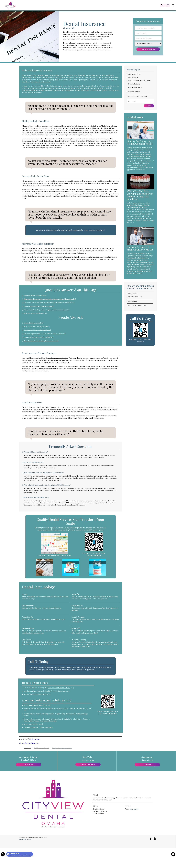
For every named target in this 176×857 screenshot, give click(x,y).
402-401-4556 (49, 670)
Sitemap (29, 839)
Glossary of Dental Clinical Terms (59, 688)
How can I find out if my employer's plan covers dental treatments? (46, 310)
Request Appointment (87, 764)
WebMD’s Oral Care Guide (38, 694)
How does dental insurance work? (35, 295)
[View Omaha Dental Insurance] (29, 61)
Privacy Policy (22, 839)
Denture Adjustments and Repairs (139, 81)
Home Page (62, 691)
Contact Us (147, 764)
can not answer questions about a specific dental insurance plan (58, 88)
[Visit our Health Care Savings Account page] (70, 575)
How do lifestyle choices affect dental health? (39, 337)
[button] (162, 5)
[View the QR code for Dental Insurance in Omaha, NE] (94, 550)
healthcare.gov (101, 259)
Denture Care (132, 293)
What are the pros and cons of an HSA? (37, 326)
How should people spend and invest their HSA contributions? (45, 334)
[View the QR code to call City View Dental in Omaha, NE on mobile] (140, 337)
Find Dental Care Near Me (137, 306)
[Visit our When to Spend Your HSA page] (97, 575)
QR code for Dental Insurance (29, 743)
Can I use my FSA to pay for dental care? (37, 330)
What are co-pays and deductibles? (35, 313)
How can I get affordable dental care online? (39, 306)
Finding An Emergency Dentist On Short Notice (140, 142)
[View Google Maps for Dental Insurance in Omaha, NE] (54, 553)
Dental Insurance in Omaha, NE (94, 230)
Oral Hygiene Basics (135, 87)
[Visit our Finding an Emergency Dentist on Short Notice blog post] (140, 139)
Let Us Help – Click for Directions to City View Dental (54, 555)
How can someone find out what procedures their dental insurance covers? (49, 303)
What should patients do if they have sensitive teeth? (41, 341)
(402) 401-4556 (74, 50)
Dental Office (132, 301)
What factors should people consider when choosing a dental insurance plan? (50, 299)
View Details (39, 724)
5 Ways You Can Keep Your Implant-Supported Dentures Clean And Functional (140, 195)
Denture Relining (134, 84)
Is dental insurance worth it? (33, 323)
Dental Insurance (34, 739)
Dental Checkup (133, 77)
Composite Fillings (134, 74)
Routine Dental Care (135, 297)
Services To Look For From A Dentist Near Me (140, 248)
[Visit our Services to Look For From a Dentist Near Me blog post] (140, 245)
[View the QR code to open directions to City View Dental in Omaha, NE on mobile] (108, 708)
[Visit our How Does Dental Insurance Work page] (44, 575)
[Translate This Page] (173, 854)
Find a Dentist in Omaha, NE (137, 96)
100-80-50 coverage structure (58, 358)
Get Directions (28, 764)
